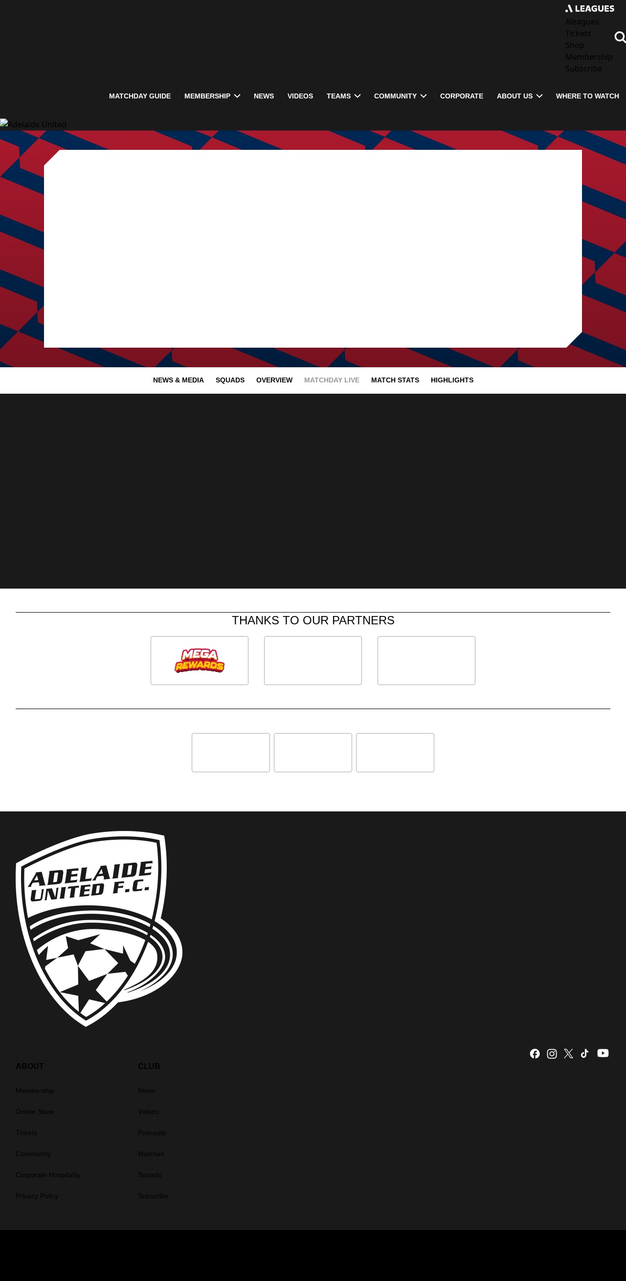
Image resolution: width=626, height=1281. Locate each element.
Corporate (461, 96)
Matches (151, 1154)
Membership (207, 96)
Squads (230, 380)
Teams (339, 96)
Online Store (35, 1111)
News (264, 96)
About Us (515, 96)
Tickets (26, 1133)
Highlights (452, 380)
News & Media (178, 380)
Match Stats (395, 380)
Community (395, 96)
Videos (300, 96)
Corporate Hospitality (48, 1175)
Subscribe (153, 1196)
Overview (274, 380)
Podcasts (152, 1133)
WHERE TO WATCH (587, 96)
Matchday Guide (140, 96)
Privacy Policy (37, 1196)
